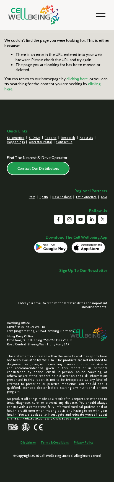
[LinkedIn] (91, 219)
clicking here (77, 78)
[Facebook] (58, 219)
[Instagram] (69, 219)
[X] (102, 219)
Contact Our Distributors (38, 168)
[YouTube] (80, 219)
